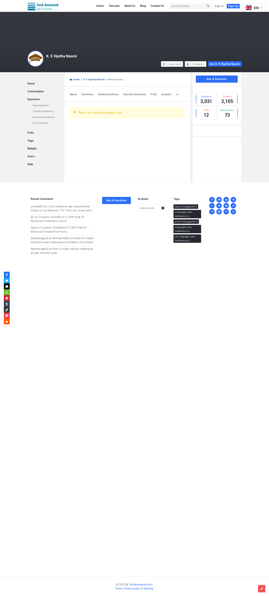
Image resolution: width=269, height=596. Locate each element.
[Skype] (226, 205)
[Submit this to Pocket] (7, 315)
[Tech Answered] (45, 6)
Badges (32, 148)
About (73, 94)
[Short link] (7, 310)
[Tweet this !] (7, 280)
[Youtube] (212, 205)
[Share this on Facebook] (7, 275)
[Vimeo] (219, 205)
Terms (119, 588)
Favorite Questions (134, 94)
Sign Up (233, 6)
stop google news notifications (183, 229)
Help (30, 164)
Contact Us (157, 5)
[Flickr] (233, 205)
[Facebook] (212, 199)
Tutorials (114, 5)
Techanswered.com (140, 584)
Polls (154, 94)
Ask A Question (217, 79)
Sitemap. (149, 588)
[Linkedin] (226, 199)
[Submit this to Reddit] (7, 321)
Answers (166, 94)
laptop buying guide (186, 206)
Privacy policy (132, 588)
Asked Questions (108, 94)
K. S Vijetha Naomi (61, 56)
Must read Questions (44, 117)
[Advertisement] (63, 412)
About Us (129, 5)
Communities (35, 91)
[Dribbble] (233, 199)
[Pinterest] (226, 211)
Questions (174, 64)
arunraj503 (37, 206)
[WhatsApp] (7, 292)
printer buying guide (186, 221)
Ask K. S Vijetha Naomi (225, 64)
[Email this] (7, 286)
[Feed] (233, 211)
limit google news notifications (183, 214)
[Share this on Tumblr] (7, 304)
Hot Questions (40, 123)
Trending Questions (43, 111)
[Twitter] (219, 199)
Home (100, 5)
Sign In (219, 6)
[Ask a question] (261, 588)
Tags (30, 140)
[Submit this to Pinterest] (7, 298)
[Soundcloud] (212, 211)
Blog (143, 5)
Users (31, 156)
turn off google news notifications (185, 238)
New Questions (41, 105)
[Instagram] (219, 211)
